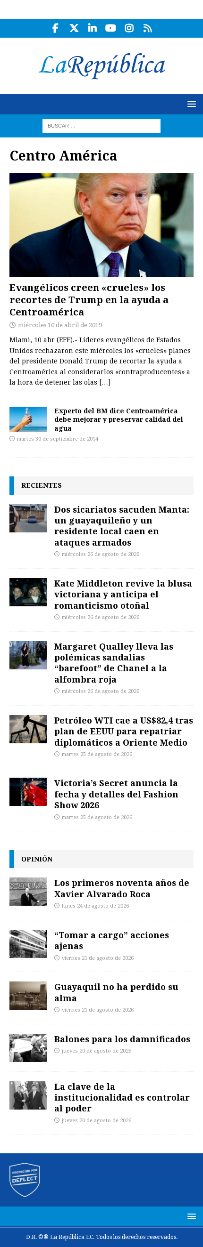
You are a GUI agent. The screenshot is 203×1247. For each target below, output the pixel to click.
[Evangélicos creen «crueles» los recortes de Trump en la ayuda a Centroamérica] (101, 224)
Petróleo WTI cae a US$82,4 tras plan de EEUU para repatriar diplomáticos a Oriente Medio (123, 731)
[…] (104, 382)
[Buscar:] (101, 125)
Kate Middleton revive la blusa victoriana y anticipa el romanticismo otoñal (123, 594)
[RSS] (147, 28)
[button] (190, 104)
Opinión (36, 858)
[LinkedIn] (92, 28)
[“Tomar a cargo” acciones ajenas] (28, 944)
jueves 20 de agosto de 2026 (96, 1051)
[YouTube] (110, 28)
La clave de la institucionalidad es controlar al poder (122, 1097)
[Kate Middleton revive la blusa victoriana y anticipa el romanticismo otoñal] (28, 592)
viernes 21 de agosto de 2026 (98, 958)
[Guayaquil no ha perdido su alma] (28, 996)
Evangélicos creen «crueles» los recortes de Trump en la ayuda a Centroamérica (89, 299)
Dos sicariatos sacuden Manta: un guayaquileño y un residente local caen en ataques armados (121, 526)
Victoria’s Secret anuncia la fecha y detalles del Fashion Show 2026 (116, 794)
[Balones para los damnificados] (28, 1048)
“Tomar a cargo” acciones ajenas (111, 940)
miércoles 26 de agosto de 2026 (100, 554)
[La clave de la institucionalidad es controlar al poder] (28, 1095)
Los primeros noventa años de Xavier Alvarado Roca (121, 888)
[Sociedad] (28, 419)
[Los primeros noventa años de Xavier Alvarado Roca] (28, 891)
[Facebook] (55, 28)
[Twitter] (74, 28)
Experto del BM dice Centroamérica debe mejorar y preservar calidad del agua (118, 419)
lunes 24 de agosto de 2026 (95, 906)
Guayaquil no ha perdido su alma (116, 992)
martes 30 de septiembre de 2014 (57, 439)
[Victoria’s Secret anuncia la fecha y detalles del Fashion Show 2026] (28, 792)
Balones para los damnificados (122, 1039)
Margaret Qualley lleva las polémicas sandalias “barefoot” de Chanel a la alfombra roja (113, 663)
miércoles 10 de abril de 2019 (60, 325)
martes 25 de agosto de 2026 (97, 754)
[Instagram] (129, 28)
